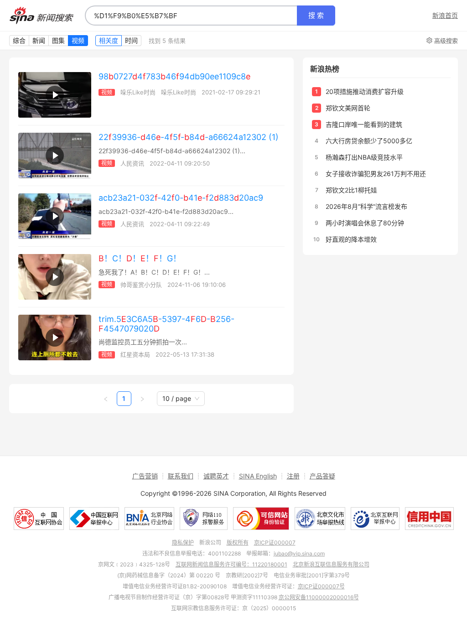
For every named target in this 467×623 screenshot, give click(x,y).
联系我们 (180, 476)
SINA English (258, 476)
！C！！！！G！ (140, 258)
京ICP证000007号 (321, 586)
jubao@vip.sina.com (299, 553)
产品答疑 (322, 476)
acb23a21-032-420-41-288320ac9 (181, 197)
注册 (293, 476)
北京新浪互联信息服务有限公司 (331, 564)
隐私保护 (183, 542)
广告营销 (145, 476)
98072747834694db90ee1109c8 (174, 76)
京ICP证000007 (275, 542)
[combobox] (191, 15)
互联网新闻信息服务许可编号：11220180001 (231, 564)
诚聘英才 (216, 476)
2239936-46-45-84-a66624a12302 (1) (189, 137)
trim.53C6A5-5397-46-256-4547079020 (166, 323)
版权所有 (238, 542)
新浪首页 (445, 15)
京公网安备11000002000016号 (319, 597)
